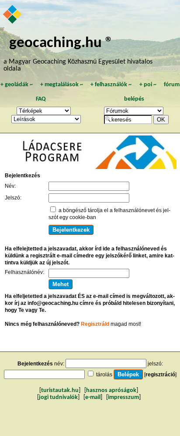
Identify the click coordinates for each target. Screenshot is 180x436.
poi (148, 85)
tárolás (104, 375)
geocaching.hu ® (61, 43)
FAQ (41, 99)
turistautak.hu (60, 390)
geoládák (16, 85)
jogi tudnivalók (58, 397)
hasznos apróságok (111, 390)
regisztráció (160, 375)
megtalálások (62, 85)
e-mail (92, 397)
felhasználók (111, 85)
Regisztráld (95, 324)
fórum (172, 85)
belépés (134, 99)
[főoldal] (13, 15)
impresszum (123, 397)
